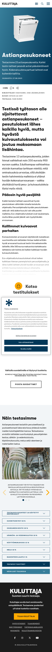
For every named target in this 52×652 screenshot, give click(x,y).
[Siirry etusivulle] (9, 3)
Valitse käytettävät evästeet (26, 335)
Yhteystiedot (18, 623)
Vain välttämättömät (26, 342)
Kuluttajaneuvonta (32, 631)
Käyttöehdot (15, 627)
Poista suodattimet (26, 384)
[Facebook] (15, 638)
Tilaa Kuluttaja (26, 616)
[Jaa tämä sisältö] (17, 88)
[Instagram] (22, 638)
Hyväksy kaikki (26, 349)
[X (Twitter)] (30, 638)
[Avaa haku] (42, 4)
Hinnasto (15, 631)
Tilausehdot (34, 623)
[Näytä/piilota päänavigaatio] (48, 3)
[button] (26, 513)
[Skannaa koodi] (36, 4)
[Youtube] (37, 638)
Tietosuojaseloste (33, 627)
